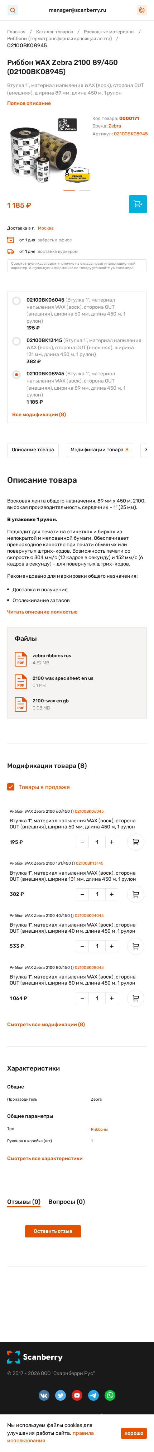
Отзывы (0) (23, 1201)
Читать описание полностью (42, 612)
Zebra (115, 126)
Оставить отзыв (53, 1231)
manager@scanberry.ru (77, 10)
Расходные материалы (109, 31)
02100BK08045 (89, 967)
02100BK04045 (89, 915)
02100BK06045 (89, 811)
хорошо (134, 1433)
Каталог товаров (54, 31)
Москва (46, 228)
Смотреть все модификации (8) (46, 1024)
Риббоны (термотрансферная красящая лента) (59, 38)
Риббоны (99, 1129)
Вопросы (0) (66, 1201)
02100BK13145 (90, 863)
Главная (16, 31)
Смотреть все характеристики (45, 1158)
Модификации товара (100, 450)
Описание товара (33, 450)
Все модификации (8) (39, 415)
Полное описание (29, 103)
